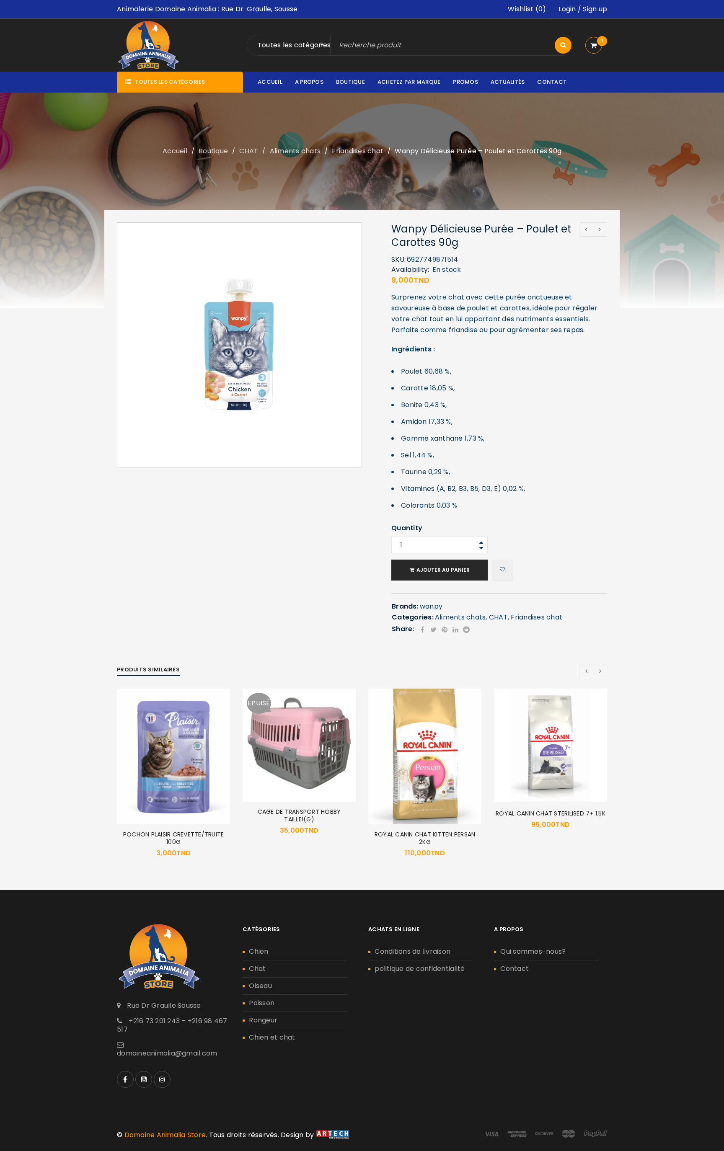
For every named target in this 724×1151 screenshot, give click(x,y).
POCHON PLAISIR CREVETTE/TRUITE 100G (173, 838)
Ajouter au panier (443, 569)
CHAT (248, 151)
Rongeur (263, 1020)
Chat (257, 968)
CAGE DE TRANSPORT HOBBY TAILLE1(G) (299, 815)
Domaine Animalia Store (165, 1135)
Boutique (213, 151)
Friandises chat (357, 151)
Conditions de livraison (412, 951)
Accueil (175, 151)
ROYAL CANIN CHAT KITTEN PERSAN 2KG (425, 838)
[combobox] (296, 45)
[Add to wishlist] (502, 570)
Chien (258, 951)
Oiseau (260, 986)
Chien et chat (272, 1037)
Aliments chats (295, 151)
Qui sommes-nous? (533, 951)
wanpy (431, 606)
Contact (514, 968)
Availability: (410, 270)
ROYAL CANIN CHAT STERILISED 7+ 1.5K (550, 813)
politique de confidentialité (420, 968)
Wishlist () (527, 9)
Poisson (261, 1003)
